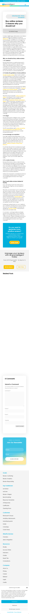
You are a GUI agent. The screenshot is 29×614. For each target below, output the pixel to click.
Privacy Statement (17, 612)
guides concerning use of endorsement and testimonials (14, 128)
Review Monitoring (8, 476)
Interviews (5, 552)
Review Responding (8, 481)
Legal (4, 579)
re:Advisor (5, 488)
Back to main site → (21, 1)
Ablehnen (14, 605)
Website (7, 420)
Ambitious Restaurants (9, 518)
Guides (5, 555)
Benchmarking (7, 497)
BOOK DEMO (9, 267)
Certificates (6, 505)
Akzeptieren (14, 601)
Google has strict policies (8, 74)
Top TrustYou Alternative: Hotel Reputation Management (11, 325)
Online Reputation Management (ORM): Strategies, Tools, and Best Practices (14, 356)
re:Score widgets (12, 208)
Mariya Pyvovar (9, 358)
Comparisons (6, 561)
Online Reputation (16, 15)
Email (6, 414)
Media (5, 582)
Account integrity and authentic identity (14, 88)
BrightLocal (5, 38)
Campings (6, 527)
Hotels (4, 524)
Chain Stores (6, 529)
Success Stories (7, 550)
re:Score (5, 491)
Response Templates (8, 500)
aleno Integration (7, 539)
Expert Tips (6, 558)
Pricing (4, 571)
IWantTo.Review (18, 196)
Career (5, 574)
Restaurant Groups (8, 515)
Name (7, 408)
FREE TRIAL (21, 267)
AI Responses (6, 502)
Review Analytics (7, 478)
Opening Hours (7, 508)
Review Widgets (7, 494)
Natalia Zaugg (14, 31)
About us (5, 568)
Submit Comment (20, 426)
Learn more (14, 242)
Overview (5, 537)
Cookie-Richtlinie (10, 612)
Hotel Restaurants (8, 521)
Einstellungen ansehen (14, 609)
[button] (27, 587)
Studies (5, 547)
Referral (5, 576)
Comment (8, 390)
